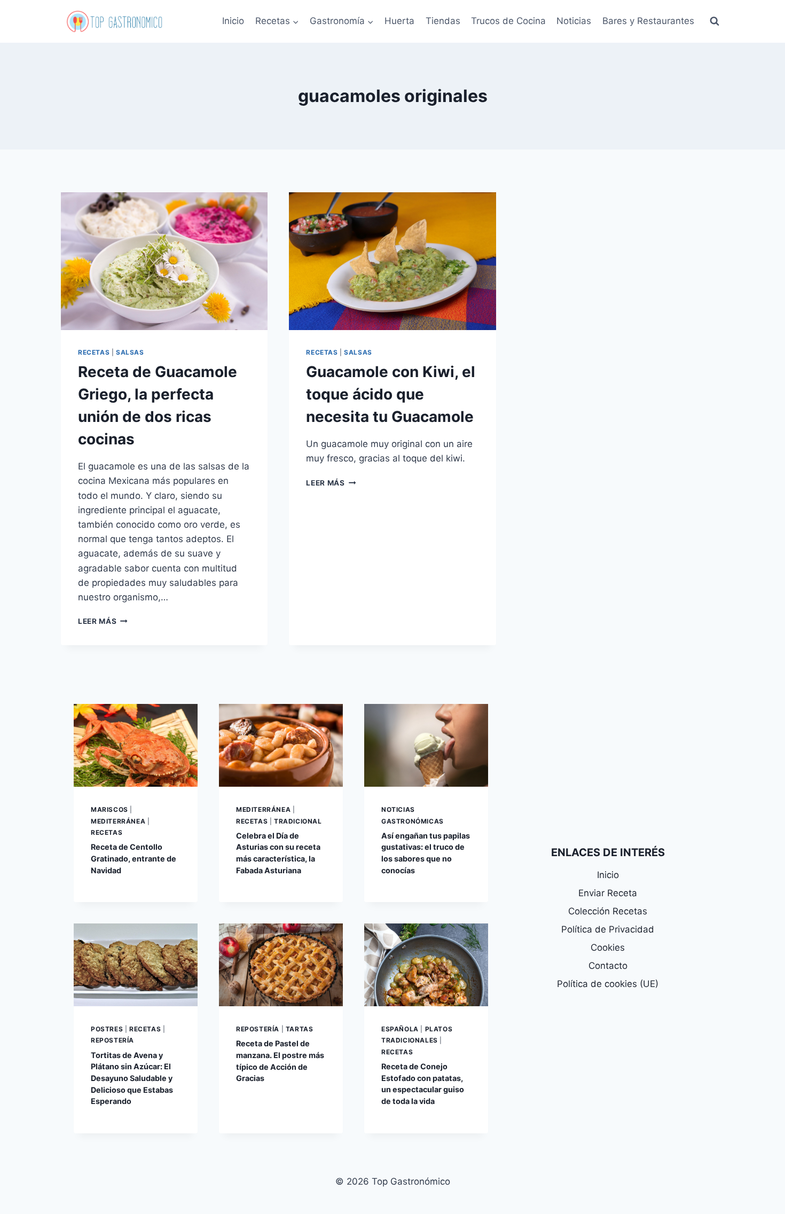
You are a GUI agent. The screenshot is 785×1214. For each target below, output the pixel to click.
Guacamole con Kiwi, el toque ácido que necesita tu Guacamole (390, 394)
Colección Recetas (607, 911)
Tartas (299, 1029)
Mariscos (109, 809)
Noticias (573, 20)
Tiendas (443, 20)
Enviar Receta (607, 893)
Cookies (608, 947)
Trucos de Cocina (508, 20)
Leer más (103, 621)
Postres (107, 1029)
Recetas (93, 352)
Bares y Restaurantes (648, 20)
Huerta (399, 20)
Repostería (112, 1040)
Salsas (130, 352)
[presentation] (164, 261)
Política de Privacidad (607, 929)
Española (400, 1029)
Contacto (607, 965)
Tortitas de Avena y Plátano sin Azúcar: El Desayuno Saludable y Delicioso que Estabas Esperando (132, 1078)
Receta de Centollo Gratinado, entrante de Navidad (133, 858)
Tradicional (298, 821)
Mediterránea (118, 821)
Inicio (233, 20)
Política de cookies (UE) (607, 983)
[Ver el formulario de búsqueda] (714, 21)
